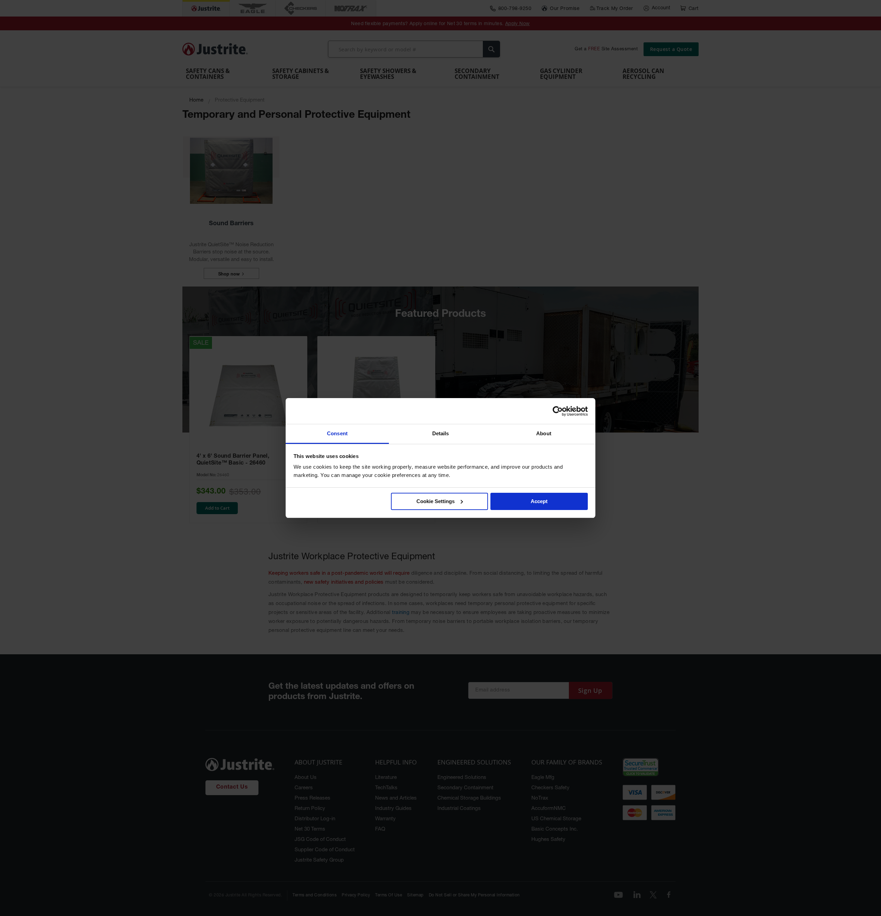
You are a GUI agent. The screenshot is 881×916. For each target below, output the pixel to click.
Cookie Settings (435, 501)
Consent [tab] (337, 433)
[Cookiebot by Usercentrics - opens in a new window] (558, 411)
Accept (539, 501)
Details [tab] (440, 433)
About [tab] (543, 433)
